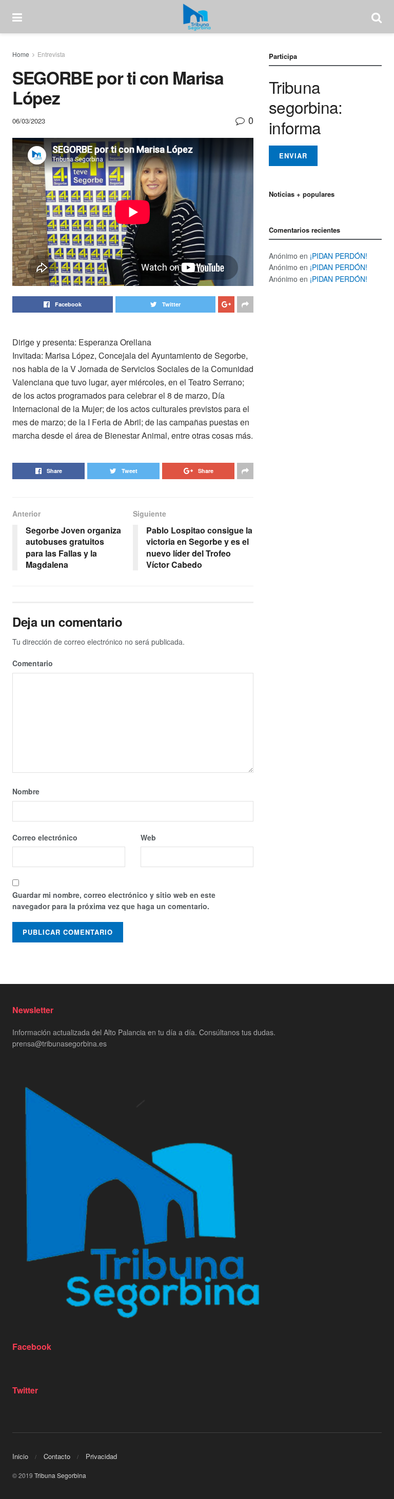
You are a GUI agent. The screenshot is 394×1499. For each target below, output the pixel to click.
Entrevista (51, 54)
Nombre (26, 791)
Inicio (20, 1456)
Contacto (57, 1456)
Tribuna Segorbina (60, 1475)
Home (20, 54)
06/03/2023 (28, 121)
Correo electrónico (44, 837)
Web (148, 837)
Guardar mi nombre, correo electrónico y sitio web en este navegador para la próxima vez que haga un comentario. (113, 900)
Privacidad (101, 1456)
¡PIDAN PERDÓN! (338, 256)
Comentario (32, 663)
